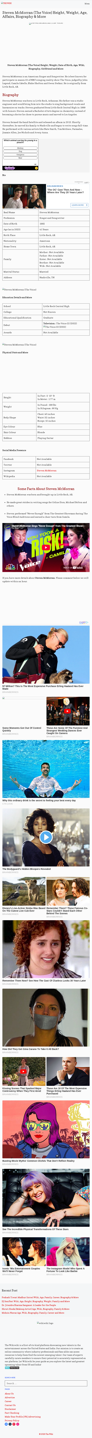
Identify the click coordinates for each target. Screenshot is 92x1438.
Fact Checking (12, 1413)
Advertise (10, 1397)
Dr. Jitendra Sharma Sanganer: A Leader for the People (29, 1305)
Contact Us (10, 1405)
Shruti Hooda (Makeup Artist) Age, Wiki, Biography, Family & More (35, 1309)
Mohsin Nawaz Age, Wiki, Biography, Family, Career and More (33, 1313)
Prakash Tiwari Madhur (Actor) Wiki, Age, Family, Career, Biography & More (40, 1297)
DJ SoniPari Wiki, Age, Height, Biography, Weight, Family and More (36, 1301)
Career (8, 1401)
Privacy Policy (12, 1420)
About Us (9, 1393)
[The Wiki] (6, 4)
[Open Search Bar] (75, 4)
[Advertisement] (46, 45)
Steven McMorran (47, 470)
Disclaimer (10, 1409)
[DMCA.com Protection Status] (12, 1368)
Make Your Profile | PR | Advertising (23, 1416)
